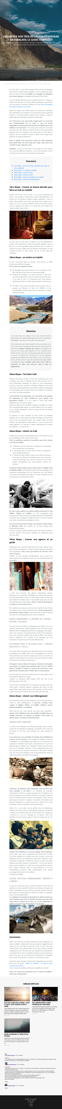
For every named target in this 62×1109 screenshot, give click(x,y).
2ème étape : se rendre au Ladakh (25, 170)
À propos (31, 1104)
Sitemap (31, 1102)
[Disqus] (31, 1071)
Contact (31, 1105)
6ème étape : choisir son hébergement (27, 179)
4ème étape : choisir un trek (23, 175)
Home (5, 83)
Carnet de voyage (16, 83)
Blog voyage (9, 83)
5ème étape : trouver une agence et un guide (29, 177)
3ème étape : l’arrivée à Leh (23, 173)
